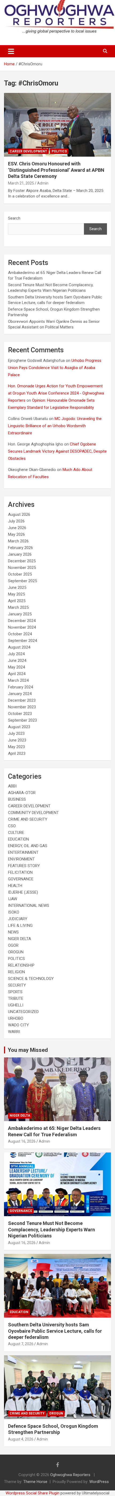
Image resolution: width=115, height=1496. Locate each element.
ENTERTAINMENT (23, 852)
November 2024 (22, 627)
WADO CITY (18, 1025)
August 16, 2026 (22, 1141)
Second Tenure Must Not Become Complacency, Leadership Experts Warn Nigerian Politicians (51, 1229)
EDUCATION (18, 839)
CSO (12, 826)
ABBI (12, 786)
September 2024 (22, 640)
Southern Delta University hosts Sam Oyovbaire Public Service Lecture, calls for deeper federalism (55, 1331)
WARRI (14, 1031)
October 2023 (20, 713)
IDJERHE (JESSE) (23, 892)
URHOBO (15, 1018)
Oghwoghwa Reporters (70, 1474)
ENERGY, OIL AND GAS (27, 845)
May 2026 (16, 534)
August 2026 (19, 514)
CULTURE (16, 832)
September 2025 (22, 580)
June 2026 (17, 527)
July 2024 (16, 653)
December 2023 (22, 700)
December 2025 (22, 561)
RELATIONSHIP (21, 965)
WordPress (99, 1481)
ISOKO (13, 912)
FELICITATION (20, 872)
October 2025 (20, 574)
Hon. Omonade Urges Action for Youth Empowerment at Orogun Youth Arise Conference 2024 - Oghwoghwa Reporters (56, 393)
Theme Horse (35, 1481)
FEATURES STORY (24, 865)
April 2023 (16, 753)
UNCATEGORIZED (23, 1011)
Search (14, 218)
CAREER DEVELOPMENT (28, 151)
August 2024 (19, 647)
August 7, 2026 (20, 1344)
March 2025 (18, 607)
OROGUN (16, 952)
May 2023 (16, 746)
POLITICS (59, 151)
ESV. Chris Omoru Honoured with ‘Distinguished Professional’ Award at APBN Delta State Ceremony (56, 170)
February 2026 (20, 547)
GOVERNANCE (20, 879)
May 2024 (16, 667)
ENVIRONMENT (21, 859)
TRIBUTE (15, 998)
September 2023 (22, 720)
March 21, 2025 (21, 183)
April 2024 (16, 673)
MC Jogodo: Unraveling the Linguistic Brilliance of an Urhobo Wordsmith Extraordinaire (55, 425)
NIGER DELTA (19, 938)
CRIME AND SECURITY (27, 819)
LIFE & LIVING (20, 925)
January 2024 (20, 693)
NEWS (13, 932)
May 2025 (16, 594)
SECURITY (17, 985)
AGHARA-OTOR (22, 792)
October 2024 (20, 634)
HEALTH (15, 885)
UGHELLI (15, 1005)
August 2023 (19, 727)
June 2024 (17, 660)
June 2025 (17, 587)
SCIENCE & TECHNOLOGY (31, 978)
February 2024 (20, 687)
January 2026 (20, 554)
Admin (42, 183)
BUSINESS (17, 799)
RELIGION (16, 972)
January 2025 (20, 614)
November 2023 (22, 707)
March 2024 (18, 680)
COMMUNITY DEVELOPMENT (33, 812)
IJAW (12, 899)
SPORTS (15, 991)
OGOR (13, 945)
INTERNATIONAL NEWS (28, 905)
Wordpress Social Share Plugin (33, 1493)
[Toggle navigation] (11, 51)
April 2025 (16, 600)
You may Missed (28, 1050)
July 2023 (16, 733)
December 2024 (22, 620)
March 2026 (18, 541)
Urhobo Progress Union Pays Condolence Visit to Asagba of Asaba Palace (54, 367)
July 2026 (16, 521)
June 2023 (17, 740)
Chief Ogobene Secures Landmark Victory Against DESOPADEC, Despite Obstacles (57, 451)
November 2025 (22, 567)
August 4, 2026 (20, 1439)
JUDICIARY (17, 918)
